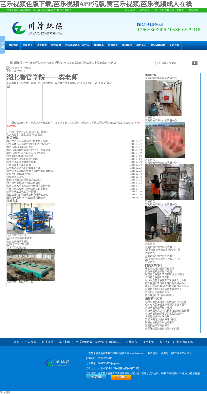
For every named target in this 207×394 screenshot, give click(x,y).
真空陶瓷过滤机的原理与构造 (22, 159)
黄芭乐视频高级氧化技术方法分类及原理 (28, 150)
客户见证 (141, 45)
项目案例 (127, 45)
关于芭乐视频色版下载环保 (169, 10)
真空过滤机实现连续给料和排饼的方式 (27, 194)
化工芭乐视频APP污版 (110, 373)
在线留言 (145, 10)
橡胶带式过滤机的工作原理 (21, 191)
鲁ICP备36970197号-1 (182, 353)
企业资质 (42, 45)
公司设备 (174, 45)
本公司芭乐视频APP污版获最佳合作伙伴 (167, 286)
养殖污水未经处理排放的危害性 (24, 179)
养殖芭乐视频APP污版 (19, 173)
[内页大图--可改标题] (18, 67)
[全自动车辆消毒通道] (19, 238)
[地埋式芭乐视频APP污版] (31, 280)
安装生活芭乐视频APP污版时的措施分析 (28, 185)
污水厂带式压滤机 (16, 235)
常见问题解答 (158, 45)
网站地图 (194, 10)
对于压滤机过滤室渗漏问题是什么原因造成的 (31, 170)
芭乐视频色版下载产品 (77, 45)
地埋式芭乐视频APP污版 (20, 282)
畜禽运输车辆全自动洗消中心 (161, 78)
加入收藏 (130, 10)
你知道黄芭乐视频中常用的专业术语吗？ (167, 304)
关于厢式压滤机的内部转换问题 (24, 167)
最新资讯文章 (153, 298)
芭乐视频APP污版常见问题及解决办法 (165, 283)
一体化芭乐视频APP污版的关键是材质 (27, 188)
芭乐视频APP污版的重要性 (159, 295)
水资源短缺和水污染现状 (20, 155)
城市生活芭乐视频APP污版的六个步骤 (27, 141)
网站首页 (13, 45)
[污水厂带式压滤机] (31, 233)
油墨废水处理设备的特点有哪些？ (163, 289)
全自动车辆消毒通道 (18, 241)
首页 (17, 341)
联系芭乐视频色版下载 (21, 54)
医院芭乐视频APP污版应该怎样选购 (26, 197)
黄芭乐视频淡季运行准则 (20, 147)
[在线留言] (121, 379)
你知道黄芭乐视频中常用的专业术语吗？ (28, 144)
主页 (8, 71)
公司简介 (28, 45)
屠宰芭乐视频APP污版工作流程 (23, 182)
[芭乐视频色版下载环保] (57, 363)
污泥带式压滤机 (15, 176)
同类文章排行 (153, 265)
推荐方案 (150, 75)
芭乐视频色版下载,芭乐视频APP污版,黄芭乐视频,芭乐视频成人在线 (96, 3)
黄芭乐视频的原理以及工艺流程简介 (26, 152)
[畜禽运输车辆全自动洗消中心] (163, 115)
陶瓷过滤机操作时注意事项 (21, 162)
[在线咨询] (96, 379)
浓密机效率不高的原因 (19, 164)
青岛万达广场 (23, 131)
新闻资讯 (99, 45)
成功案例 (56, 45)
